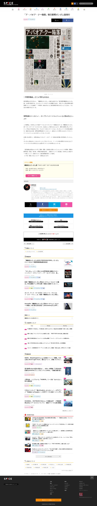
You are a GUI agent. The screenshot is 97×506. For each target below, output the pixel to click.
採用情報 (81, 486)
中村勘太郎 (37, 467)
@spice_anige (42, 187)
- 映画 (51, 493)
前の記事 (29, 243)
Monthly (65, 325)
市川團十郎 (35, 464)
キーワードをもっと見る (66, 470)
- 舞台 (51, 483)
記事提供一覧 (81, 483)
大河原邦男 (40, 251)
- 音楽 (51, 481)
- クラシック (52, 486)
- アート (51, 490)
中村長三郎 (45, 467)
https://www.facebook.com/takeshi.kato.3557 (48, 189)
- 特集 (65, 490)
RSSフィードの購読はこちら (49, 210)
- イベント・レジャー (54, 485)
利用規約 (81, 488)
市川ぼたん (51, 464)
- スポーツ (52, 492)
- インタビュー (67, 485)
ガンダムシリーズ (31, 251)
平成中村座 (29, 467)
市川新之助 (43, 464)
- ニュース (66, 483)
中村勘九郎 (68, 464)
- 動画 (65, 481)
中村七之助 (60, 464)
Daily (32, 325)
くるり (52, 467)
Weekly (48, 325)
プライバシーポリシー (83, 490)
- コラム (65, 488)
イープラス (26, 473)
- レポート (66, 486)
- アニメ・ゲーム (53, 488)
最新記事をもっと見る (67, 410)
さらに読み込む (48, 456)
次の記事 (68, 243)
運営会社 (81, 481)
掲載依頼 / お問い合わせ (83, 485)
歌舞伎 (28, 464)
